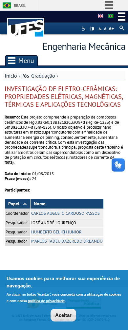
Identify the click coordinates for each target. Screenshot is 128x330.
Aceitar (63, 315)
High (92, 29)
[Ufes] (26, 24)
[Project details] (100, 16)
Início (11, 75)
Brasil (20, 5)
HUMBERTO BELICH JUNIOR (56, 232)
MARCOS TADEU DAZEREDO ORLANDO (67, 241)
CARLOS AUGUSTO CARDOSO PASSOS (65, 213)
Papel (13, 204)
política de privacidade (46, 300)
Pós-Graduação (38, 75)
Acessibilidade (84, 29)
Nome (39, 204)
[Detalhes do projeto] (110, 16)
